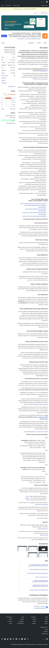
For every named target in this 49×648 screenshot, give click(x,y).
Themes (34, 619)
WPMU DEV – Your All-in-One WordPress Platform (30, 38)
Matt (46, 629)
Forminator (27, 498)
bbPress (45, 631)
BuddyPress (44, 633)
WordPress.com (44, 627)
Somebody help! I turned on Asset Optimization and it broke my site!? (40, 585)
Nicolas (43, 471)
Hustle (27, 499)
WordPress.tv (20, 623)
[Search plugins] (35, 13)
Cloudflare (39, 287)
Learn (22, 617)
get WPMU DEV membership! (41, 504)
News (46, 619)
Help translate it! (17, 8)
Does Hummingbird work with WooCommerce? (37, 573)
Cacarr (44, 482)
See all (2, 108)
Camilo (43, 447)
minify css (3, 80)
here (47, 358)
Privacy (46, 623)
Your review (12, 108)
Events (10, 619)
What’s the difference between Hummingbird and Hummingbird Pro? (40, 581)
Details (45, 42)
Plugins (34, 621)
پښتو (44, 639)
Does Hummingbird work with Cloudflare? (39, 569)
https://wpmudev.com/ (43, 528)
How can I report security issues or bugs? (39, 590)
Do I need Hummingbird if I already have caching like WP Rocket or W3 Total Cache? (38, 565)
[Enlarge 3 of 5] (25, 547)
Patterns (34, 623)
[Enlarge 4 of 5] (46, 553)
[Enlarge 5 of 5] (35, 553)
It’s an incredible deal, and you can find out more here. (36, 431)
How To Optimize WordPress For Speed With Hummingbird (33, 203)
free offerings (41, 537)
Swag (10, 623)
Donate (9, 621)
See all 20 (3, 72)
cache (6, 75)
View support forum (11, 123)
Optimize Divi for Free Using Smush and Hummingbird (34, 216)
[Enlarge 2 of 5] (35, 547)
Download (4, 35)
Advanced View (11, 86)
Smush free (38, 130)
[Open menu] (2, 2)
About (46, 617)
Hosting (46, 621)
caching (3, 75)
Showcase (33, 617)
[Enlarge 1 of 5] (46, 547)
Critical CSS (4, 78)
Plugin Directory (44, 5)
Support (3, 42)
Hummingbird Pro (44, 70)
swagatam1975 (42, 462)
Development (31, 42)
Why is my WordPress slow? (41, 577)
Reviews (39, 42)
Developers (21, 621)
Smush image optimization (42, 404)
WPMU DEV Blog (44, 535)
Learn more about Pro (43, 78)
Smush (24, 62)
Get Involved (9, 617)
